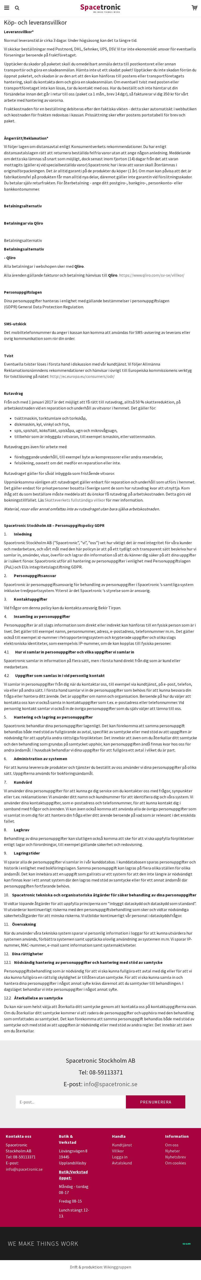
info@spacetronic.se (110, 1084)
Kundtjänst (122, 1144)
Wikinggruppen (117, 1267)
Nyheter (172, 1150)
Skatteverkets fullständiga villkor (75, 500)
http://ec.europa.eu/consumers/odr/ (82, 376)
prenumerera (155, 1102)
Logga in (119, 1156)
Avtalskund (122, 1162)
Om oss (171, 1144)
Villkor (118, 1150)
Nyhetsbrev (175, 1156)
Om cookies (175, 1162)
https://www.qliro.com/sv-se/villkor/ (152, 275)
